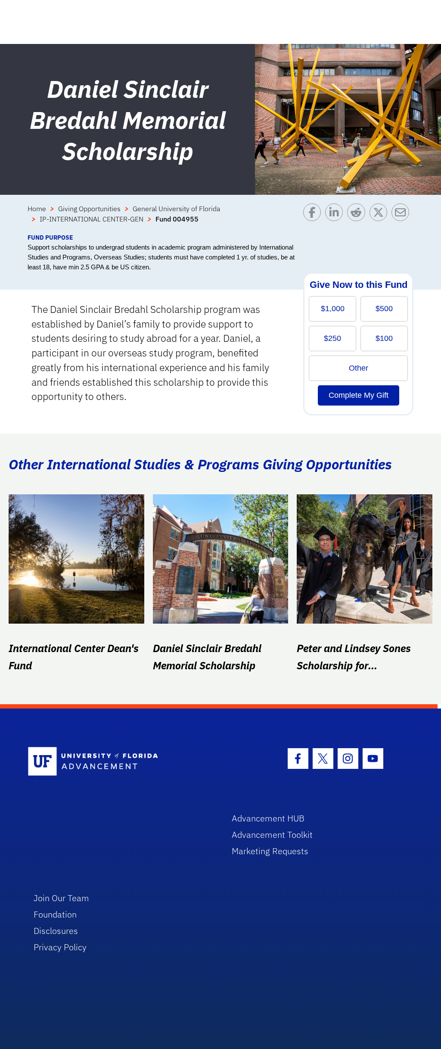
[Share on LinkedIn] (336, 218)
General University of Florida (176, 208)
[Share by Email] (402, 218)
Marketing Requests (270, 851)
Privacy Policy (60, 947)
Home (37, 208)
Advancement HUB (268, 818)
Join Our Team (61, 898)
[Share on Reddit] (358, 218)
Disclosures (56, 931)
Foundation (55, 914)
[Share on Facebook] (314, 218)
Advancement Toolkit (272, 834)
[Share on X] (380, 218)
